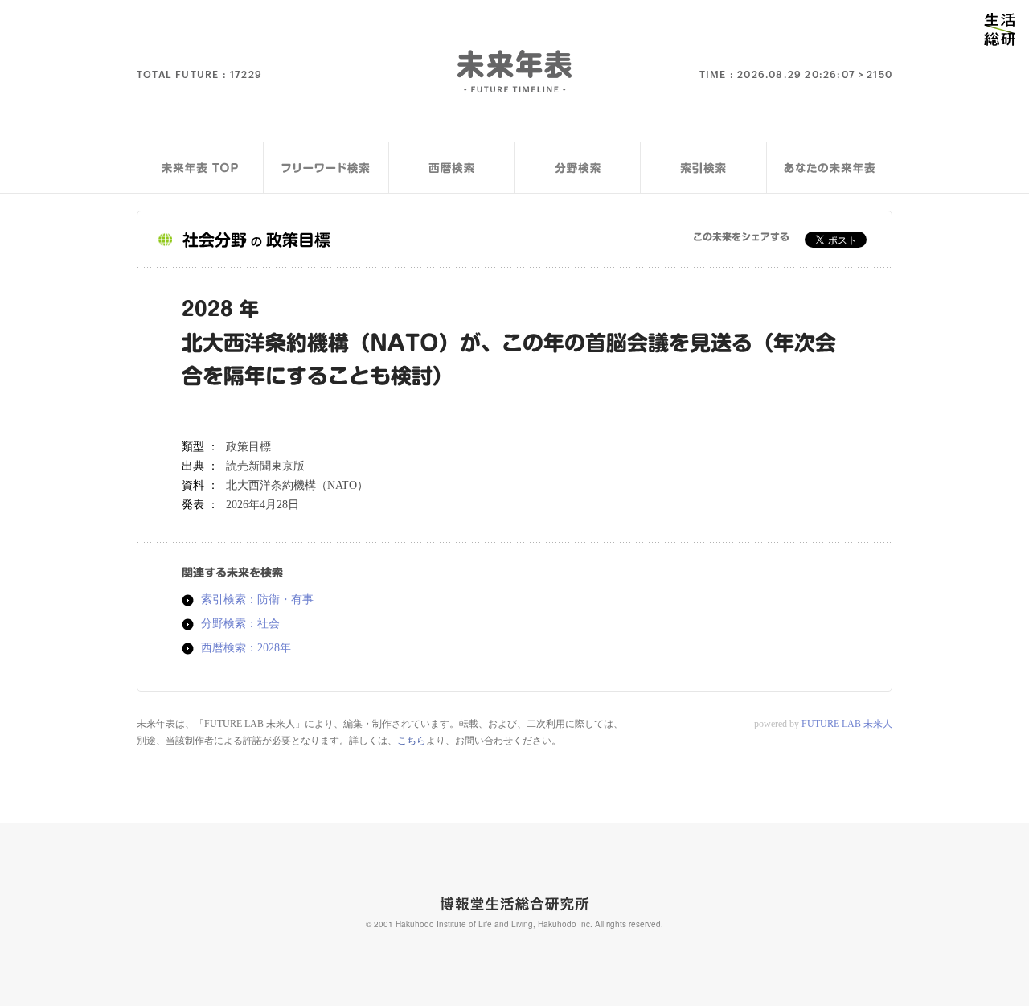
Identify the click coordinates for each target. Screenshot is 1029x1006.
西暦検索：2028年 (246, 648)
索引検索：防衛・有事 (257, 600)
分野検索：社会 (240, 624)
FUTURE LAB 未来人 (846, 723)
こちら (411, 740)
